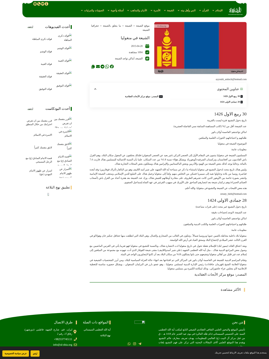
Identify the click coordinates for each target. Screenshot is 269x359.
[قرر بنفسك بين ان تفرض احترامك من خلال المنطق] (63, 122)
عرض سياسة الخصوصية (16, 353)
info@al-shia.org (62, 344)
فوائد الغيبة (46, 64)
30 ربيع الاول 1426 (231, 96)
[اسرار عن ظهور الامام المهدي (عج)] (63, 172)
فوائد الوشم (46, 51)
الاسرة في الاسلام (43, 135)
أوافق (35, 353)
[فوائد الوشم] (63, 51)
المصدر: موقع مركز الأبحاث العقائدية (141, 96)
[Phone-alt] (38, 3)
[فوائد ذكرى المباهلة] (63, 39)
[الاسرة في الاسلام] (63, 134)
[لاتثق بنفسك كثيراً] (63, 147)
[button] (217, 10)
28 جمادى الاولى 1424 (230, 102)
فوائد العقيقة (45, 76)
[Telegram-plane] (140, 344)
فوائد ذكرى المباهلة (42, 39)
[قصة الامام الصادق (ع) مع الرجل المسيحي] (63, 159)
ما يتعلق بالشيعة (112, 25)
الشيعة (128, 25)
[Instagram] (134, 344)
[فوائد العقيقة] (63, 76)
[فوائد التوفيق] (63, 89)
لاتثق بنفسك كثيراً (43, 147)
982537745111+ (63, 339)
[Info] (46, 3)
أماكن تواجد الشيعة (124, 58)
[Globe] (35, 3)
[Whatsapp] (129, 344)
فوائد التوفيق (45, 89)
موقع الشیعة (143, 25)
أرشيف (30, 27)
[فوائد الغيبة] (63, 64)
